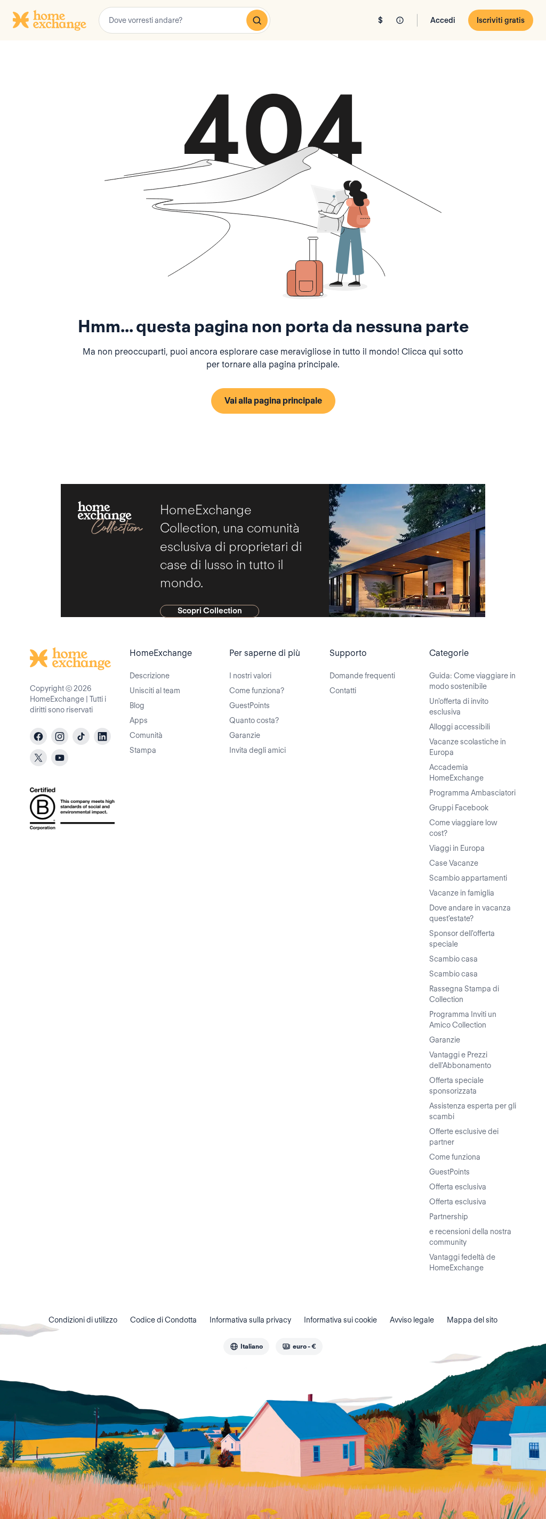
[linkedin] (102, 736)
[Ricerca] (257, 20)
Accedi (442, 20)
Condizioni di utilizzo (83, 1320)
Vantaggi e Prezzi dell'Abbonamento (460, 1060)
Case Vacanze (453, 863)
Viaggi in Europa (457, 848)
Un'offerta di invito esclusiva (458, 706)
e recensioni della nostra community (470, 1236)
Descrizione (150, 675)
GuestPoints (249, 705)
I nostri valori (250, 675)
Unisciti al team (155, 690)
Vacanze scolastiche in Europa (467, 747)
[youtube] (59, 757)
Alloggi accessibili (459, 726)
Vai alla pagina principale (273, 401)
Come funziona (454, 1157)
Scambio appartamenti (468, 878)
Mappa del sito (472, 1320)
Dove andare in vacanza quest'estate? (470, 913)
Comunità (146, 735)
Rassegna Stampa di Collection (464, 994)
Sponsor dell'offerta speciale (462, 938)
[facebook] (38, 736)
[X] (38, 757)
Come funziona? (256, 690)
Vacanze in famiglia (461, 893)
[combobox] (184, 20)
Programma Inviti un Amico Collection (462, 1019)
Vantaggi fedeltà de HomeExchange (462, 1262)
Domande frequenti (362, 675)
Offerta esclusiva (457, 1187)
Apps (139, 720)
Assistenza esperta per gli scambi (472, 1111)
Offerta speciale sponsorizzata (456, 1085)
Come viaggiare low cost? (463, 827)
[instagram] (59, 736)
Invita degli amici (257, 750)
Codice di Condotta (163, 1320)
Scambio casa (453, 959)
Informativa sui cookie (340, 1320)
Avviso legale (412, 1320)
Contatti (343, 690)
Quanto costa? (254, 720)
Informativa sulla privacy (250, 1320)
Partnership (448, 1216)
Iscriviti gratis (501, 20)
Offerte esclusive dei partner (464, 1136)
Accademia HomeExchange (456, 772)
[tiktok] (81, 736)
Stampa (143, 750)
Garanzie (244, 735)
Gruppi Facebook (458, 807)
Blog (137, 705)
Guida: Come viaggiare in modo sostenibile (472, 681)
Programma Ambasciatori (472, 793)
